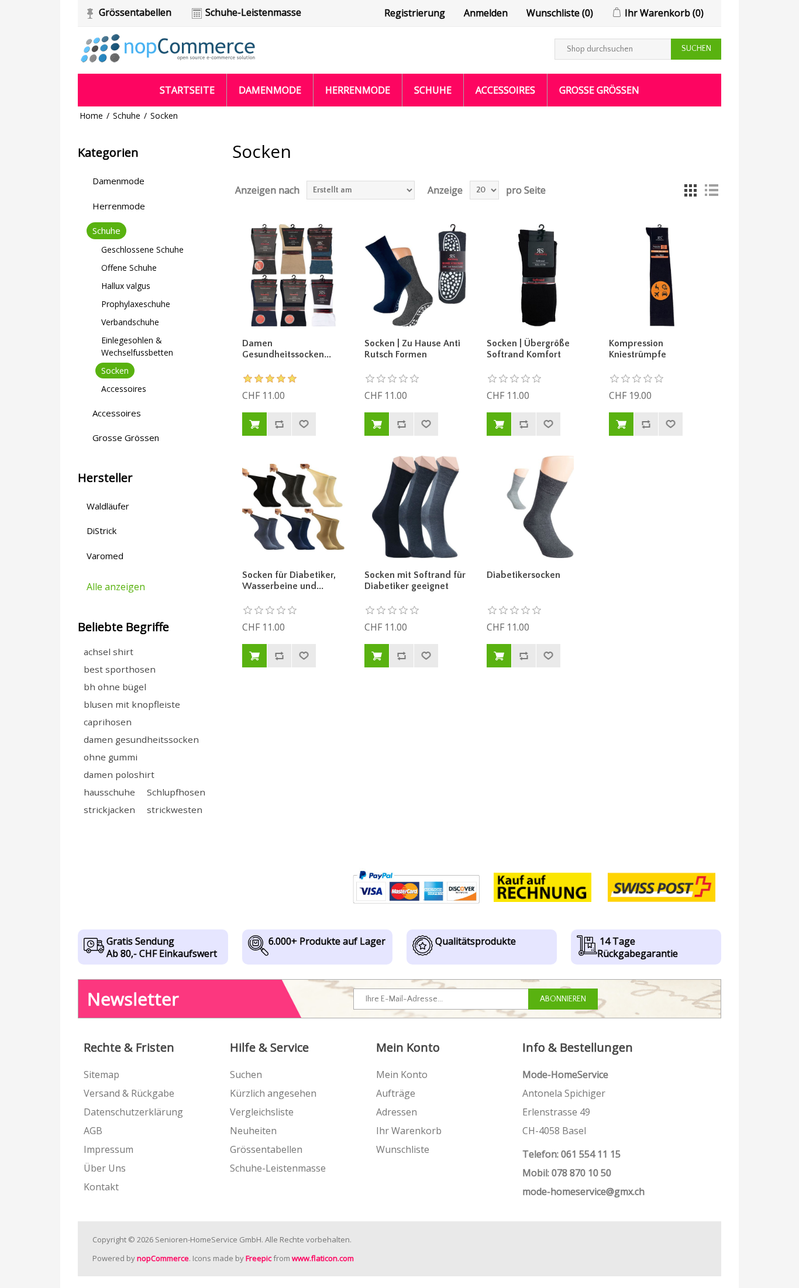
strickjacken (109, 809)
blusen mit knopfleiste (132, 704)
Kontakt (101, 1186)
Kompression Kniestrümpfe (637, 349)
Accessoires (505, 90)
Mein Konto (402, 1074)
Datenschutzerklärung (133, 1112)
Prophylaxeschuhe (135, 303)
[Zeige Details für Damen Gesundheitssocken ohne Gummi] (293, 275)
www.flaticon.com (323, 1258)
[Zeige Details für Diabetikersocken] (538, 507)
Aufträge (395, 1093)
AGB (93, 1130)
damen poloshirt (119, 774)
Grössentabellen (135, 12)
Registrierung (414, 12)
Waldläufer (108, 506)
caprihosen (108, 722)
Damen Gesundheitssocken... (286, 349)
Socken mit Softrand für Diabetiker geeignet (415, 580)
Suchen (246, 1074)
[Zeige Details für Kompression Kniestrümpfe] (660, 275)
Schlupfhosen (176, 792)
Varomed (105, 556)
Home (91, 115)
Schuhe (433, 90)
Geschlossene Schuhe (142, 249)
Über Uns (105, 1168)
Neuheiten (253, 1130)
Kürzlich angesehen (273, 1093)
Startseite (187, 90)
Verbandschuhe (130, 322)
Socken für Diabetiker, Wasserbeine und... (289, 580)
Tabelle (690, 190)
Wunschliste (402, 1149)
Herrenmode (357, 90)
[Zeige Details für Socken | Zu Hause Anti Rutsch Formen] (415, 275)
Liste (711, 190)
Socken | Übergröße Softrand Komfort (528, 349)
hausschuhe (109, 792)
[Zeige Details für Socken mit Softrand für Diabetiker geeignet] (415, 507)
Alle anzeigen (116, 586)
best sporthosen (120, 669)
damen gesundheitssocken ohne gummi (141, 748)
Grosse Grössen (599, 90)
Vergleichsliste (262, 1112)
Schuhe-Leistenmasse (253, 12)
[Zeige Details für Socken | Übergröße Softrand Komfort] (538, 275)
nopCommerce (163, 1258)
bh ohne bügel (115, 687)
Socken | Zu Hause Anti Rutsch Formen (412, 349)
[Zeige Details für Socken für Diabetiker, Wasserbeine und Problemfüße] (293, 507)
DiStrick (101, 530)
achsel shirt (108, 651)
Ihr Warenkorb (409, 1130)
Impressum (108, 1149)
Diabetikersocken (523, 575)
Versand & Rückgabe (129, 1093)
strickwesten (174, 809)
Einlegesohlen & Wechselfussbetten (137, 346)
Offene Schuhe (129, 267)
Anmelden (486, 12)
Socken (115, 370)
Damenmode (270, 90)
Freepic (258, 1258)
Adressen (396, 1112)
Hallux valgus (125, 285)
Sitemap (101, 1074)
